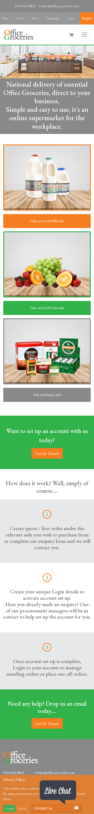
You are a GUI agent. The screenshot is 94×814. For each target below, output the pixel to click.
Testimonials (52, 18)
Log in (70, 18)
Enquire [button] (87, 18)
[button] (71, 34)
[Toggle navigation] (84, 34)
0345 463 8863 (25, 6)
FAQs (5, 18)
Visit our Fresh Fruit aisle (47, 308)
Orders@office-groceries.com (59, 6)
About (34, 18)
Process (20, 18)
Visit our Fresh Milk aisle (47, 221)
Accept (9, 808)
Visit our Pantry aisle (47, 394)
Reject (22, 808)
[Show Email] (76, 808)
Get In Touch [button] (47, 453)
